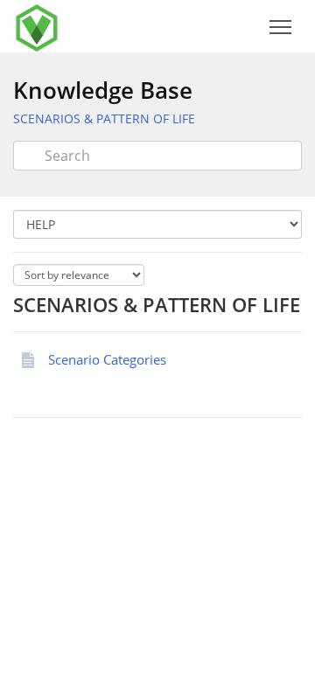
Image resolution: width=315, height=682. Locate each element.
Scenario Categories (107, 359)
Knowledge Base (102, 90)
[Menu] (280, 27)
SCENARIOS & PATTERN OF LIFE (104, 118)
